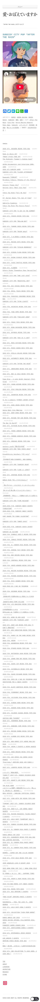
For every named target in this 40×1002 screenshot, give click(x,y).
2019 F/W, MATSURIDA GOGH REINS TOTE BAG (19, 653)
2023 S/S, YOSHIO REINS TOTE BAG (16, 216)
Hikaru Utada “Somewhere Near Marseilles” (20, 270)
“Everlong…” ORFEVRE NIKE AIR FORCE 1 (18, 762)
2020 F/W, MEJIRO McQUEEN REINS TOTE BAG (19, 571)
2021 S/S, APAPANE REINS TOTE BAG (16, 475)
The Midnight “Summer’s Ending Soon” (18, 159)
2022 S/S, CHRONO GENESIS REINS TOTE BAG (19, 436)
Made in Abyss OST (10, 154)
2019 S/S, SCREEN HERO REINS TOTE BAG (18, 703)
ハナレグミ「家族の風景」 (11, 772)
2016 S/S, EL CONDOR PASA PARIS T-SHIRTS (19, 829)
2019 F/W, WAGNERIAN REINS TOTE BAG (17, 643)
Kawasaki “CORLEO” (10, 177)
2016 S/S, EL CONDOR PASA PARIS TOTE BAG (19, 848)
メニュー (20, 6)
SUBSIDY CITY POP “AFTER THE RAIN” (17, 364)
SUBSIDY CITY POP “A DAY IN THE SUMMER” (19, 211)
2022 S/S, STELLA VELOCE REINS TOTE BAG (19, 353)
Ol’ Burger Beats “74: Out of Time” (17, 198)
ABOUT (5, 964)
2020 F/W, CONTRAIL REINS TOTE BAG (17, 560)
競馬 (21, 120)
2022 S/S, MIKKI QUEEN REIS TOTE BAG (18, 348)
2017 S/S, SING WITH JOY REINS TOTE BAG (19, 798)
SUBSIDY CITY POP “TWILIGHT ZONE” (16, 317)
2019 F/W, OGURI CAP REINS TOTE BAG (17, 664)
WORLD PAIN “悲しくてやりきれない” (15, 480)
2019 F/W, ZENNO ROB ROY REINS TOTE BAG (19, 659)
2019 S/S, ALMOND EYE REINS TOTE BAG (18, 736)
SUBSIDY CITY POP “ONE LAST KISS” (16, 275)
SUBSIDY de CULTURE (10, 532)
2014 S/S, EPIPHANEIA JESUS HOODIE (17, 933)
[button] (35, 999)
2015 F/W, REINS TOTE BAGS (13, 889)
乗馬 (17, 120)
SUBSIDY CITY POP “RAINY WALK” (15, 231)
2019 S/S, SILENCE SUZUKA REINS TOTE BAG (19, 713)
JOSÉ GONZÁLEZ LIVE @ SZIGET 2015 (16, 863)
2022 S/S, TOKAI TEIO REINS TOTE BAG (18, 322)
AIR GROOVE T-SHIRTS (11, 938)
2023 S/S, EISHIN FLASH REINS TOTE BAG (18, 252)
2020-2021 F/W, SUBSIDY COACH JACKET (18, 527)
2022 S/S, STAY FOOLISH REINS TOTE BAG (18, 389)
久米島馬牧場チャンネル (10, 609)
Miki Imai (6, 125)
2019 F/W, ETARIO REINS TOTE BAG (16, 648)
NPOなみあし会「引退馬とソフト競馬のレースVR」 (19, 612)
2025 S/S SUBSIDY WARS (12, 169)
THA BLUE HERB (8, 785)
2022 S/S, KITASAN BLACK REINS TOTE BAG (19, 426)
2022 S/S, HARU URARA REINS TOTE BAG (18, 405)
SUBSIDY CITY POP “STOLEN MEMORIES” (17, 247)
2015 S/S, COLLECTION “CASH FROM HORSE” (19, 912)
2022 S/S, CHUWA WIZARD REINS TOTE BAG (18, 384)
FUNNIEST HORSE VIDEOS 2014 (14, 925)
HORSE (13, 117)
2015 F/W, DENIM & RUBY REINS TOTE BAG (18, 879)
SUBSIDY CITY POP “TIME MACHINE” (16, 501)
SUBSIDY (11, 120)
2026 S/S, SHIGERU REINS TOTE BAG (16, 149)
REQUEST (6, 972)
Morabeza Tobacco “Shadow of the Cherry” (19, 180)
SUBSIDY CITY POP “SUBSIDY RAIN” (16, 464)
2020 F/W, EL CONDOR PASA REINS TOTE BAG (19, 545)
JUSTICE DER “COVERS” (11, 718)
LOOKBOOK (6, 967)
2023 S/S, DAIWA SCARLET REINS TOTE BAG (19, 257)
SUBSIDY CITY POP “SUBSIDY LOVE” (16, 620)
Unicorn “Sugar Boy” (11, 185)
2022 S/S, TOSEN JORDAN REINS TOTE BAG (18, 431)
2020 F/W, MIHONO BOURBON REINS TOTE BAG (19, 576)
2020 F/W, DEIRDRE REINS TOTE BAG (16, 591)
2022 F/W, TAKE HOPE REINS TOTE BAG (17, 312)
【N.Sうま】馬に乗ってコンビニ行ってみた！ (17, 490)
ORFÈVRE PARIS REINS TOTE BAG (15, 941)
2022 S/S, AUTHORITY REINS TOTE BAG (17, 358)
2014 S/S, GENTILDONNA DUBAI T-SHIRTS (18, 928)
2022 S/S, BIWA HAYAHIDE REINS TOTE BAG (19, 327)
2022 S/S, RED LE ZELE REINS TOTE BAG (18, 374)
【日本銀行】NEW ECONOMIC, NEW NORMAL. (17, 459)
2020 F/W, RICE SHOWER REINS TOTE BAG (18, 581)
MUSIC (5, 120)
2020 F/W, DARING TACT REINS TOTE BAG (18, 550)
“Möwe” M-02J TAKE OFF (12, 156)
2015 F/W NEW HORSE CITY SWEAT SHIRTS (18, 884)
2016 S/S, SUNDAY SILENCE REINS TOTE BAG (19, 824)
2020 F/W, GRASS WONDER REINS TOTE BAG (18, 565)
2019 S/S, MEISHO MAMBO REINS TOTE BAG (18, 731)
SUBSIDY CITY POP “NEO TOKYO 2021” (17, 449)
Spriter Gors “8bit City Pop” (15, 188)
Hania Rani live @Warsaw (12, 410)
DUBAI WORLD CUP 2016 (11, 835)
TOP (4, 961)
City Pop (10, 122)
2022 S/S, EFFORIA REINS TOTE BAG (16, 332)
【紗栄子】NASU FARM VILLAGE (13, 602)
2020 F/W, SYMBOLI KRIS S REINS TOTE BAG (19, 534)
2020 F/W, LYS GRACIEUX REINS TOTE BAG (18, 604)
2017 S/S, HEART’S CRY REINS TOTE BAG (18, 780)
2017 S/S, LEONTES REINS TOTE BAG (16, 767)
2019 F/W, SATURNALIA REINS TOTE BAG (18, 669)
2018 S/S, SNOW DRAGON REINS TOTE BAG (18, 752)
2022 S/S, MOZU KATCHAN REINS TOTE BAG (18, 343)
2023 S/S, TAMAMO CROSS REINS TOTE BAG (18, 226)
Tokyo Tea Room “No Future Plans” (16, 206)
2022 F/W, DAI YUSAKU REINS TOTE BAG (18, 286)
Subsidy (15, 125)
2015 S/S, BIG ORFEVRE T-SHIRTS (15, 892)
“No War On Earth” (10, 423)
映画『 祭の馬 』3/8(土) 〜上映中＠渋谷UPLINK (19, 946)
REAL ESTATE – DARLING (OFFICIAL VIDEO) (19, 793)
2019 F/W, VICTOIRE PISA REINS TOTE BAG (19, 697)
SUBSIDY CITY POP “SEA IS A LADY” (16, 338)
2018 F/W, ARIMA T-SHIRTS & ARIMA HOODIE (19, 747)
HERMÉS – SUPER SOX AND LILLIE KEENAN (18, 853)
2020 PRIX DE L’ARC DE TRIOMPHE (15, 586)
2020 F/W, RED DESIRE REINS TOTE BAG (18, 555)
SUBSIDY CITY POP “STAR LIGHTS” (15, 301)
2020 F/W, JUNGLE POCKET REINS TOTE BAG (19, 539)
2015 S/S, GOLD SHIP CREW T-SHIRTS (17, 907)
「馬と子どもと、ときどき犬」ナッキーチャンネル (19, 485)
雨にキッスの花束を (13, 128)
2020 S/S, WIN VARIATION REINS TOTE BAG (19, 630)
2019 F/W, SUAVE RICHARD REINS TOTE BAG (19, 674)
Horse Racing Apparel (24, 122)
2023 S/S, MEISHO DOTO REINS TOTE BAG (18, 242)
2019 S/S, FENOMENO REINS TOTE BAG (17, 721)
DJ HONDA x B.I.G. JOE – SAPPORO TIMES (18, 873)
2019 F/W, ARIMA (9, 640)
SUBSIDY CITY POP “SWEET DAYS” (15, 521)
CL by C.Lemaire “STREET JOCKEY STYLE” (18, 400)
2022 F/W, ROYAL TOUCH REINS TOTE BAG (18, 291)
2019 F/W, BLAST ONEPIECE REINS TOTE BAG (19, 687)
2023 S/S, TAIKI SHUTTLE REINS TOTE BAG (19, 263)
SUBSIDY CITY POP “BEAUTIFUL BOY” (16, 281)
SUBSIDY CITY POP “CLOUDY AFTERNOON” (18, 172)
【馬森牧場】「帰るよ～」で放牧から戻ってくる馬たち (20, 496)
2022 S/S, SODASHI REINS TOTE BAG (16, 441)
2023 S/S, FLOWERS (10, 268)
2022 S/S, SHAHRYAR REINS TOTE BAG (17, 395)
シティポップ (23, 125)
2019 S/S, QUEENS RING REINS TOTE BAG (18, 708)
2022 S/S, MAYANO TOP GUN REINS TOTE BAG (19, 418)
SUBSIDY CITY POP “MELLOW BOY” (15, 221)
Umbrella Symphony (10, 203)
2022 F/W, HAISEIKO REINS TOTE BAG (17, 307)
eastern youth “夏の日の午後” (14, 446)
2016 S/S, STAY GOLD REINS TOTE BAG (17, 858)
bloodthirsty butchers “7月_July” (16, 454)
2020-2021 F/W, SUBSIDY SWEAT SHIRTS (18, 511)
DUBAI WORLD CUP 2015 (11, 917)
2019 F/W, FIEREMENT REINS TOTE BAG (17, 692)
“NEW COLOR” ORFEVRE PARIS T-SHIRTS (17, 897)
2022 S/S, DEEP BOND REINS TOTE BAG (17, 413)
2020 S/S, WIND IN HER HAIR (14, 617)
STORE (5, 974)
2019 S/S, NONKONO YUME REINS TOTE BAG (18, 726)
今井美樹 (31, 125)
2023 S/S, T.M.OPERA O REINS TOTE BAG (18, 237)
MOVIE (31, 117)
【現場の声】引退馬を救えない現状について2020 (18, 596)
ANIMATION (6, 969)
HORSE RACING (22, 117)
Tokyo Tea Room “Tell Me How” (15, 193)
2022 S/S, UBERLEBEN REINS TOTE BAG (17, 369)
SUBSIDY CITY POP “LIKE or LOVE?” (16, 470)
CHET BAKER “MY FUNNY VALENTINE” (16, 516)
